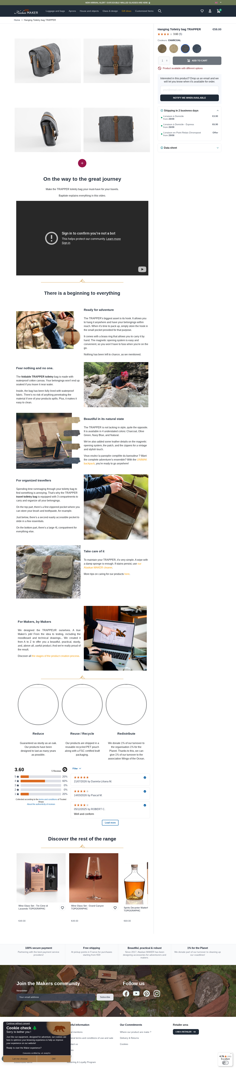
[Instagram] (157, 993)
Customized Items (23, 1062)
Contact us (72, 1044)
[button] (160, 11)
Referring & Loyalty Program (81, 1062)
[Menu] (231, 1054)
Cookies (124, 1044)
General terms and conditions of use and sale (90, 1038)
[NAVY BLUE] (196, 48)
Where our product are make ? (135, 1032)
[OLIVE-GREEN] (162, 48)
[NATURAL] (173, 48)
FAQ (69, 1056)
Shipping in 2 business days (181, 110)
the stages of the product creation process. (56, 656)
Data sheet (170, 147)
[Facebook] (126, 993)
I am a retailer (184, 1032)
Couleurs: (169, 40)
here (127, 574)
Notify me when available (189, 97)
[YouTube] (136, 993)
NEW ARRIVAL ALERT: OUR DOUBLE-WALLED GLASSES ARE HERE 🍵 (118, 2)
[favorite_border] (42, 877)
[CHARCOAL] (185, 48)
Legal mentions (75, 1032)
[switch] (225, 1063)
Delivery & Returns (129, 1038)
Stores (70, 1050)
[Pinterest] (146, 993)
